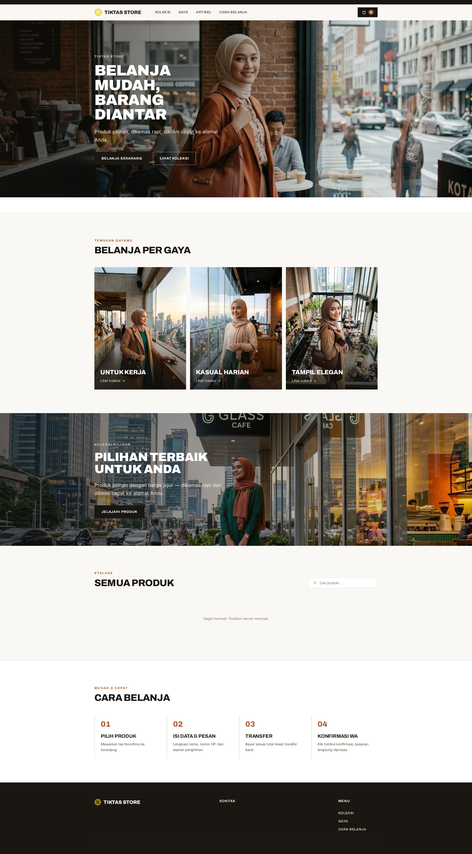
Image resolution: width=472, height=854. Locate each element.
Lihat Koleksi (174, 158)
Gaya (183, 12)
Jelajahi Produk (119, 512)
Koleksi (163, 12)
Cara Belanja (233, 12)
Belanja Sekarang (122, 158)
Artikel (203, 12)
